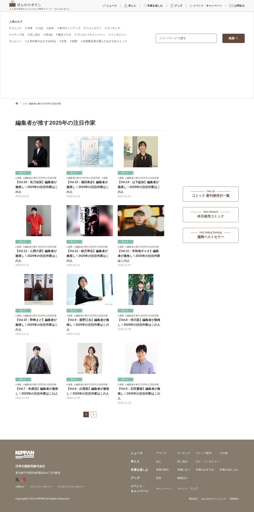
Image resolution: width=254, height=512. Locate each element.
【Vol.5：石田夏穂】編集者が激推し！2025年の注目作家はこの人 (139, 393)
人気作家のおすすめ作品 (41, 41)
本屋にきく (183, 469)
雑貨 (74, 41)
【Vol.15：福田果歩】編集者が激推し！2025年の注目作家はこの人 (88, 187)
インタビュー (118, 34)
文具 (64, 41)
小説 (40, 28)
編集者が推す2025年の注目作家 (41, 178)
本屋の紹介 (162, 469)
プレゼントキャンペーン (91, 34)
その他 (223, 453)
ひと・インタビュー (207, 461)
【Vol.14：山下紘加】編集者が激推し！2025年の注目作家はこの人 (139, 187)
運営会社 (193, 498)
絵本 (51, 28)
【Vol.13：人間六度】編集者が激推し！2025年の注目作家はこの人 (36, 255)
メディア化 (17, 34)
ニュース (137, 453)
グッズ (135, 477)
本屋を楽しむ (140, 469)
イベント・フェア (187, 488)
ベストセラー (94, 28)
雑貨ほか (182, 477)
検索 (232, 38)
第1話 (49, 34)
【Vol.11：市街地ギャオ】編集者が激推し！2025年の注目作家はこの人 (139, 255)
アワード (161, 453)
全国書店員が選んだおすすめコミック (105, 41)
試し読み (35, 34)
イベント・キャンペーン (140, 488)
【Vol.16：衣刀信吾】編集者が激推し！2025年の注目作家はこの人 (36, 187)
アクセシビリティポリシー (71, 486)
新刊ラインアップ (70, 28)
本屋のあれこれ (229, 469)
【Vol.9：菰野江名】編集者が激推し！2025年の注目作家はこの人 (88, 324)
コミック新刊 (203, 453)
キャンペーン (164, 488)
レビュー (16, 41)
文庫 (29, 28)
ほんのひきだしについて (213, 498)
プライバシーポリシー (41, 486)
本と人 (22, 172)
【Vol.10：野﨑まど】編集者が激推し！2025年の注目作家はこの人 (36, 324)
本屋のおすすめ (205, 469)
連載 (19, 178)
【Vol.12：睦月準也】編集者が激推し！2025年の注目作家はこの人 (88, 255)
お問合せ (19, 486)
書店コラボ (64, 34)
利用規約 (234, 498)
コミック (16, 28)
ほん (158, 461)
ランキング (113, 28)
